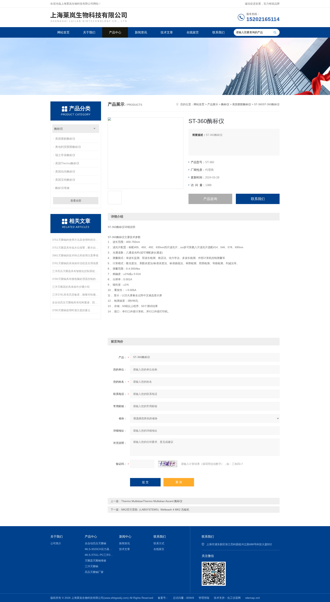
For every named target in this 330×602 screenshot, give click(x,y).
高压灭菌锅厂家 (94, 572)
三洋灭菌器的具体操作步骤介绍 (71, 286)
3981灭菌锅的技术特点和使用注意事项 (75, 255)
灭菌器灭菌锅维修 (95, 560)
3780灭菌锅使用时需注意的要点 (71, 310)
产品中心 (115, 32)
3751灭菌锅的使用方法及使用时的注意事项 (75, 239)
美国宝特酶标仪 (65, 179)
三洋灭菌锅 (91, 566)
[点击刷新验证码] (167, 464)
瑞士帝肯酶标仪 (65, 155)
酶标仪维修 (62, 188)
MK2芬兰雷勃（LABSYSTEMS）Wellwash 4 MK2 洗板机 (155, 509)
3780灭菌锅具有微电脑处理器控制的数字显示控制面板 (75, 278)
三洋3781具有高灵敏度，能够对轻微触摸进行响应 (75, 294)
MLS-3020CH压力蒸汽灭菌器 (99, 549)
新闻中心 (125, 536)
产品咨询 (210, 199)
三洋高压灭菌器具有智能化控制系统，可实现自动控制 (75, 271)
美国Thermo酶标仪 (67, 163)
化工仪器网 (234, 597)
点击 (94, 128)
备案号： (163, 597)
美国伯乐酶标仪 (65, 171)
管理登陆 (204, 597)
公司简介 (55, 543)
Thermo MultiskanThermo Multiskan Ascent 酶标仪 (151, 501)
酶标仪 (58, 128)
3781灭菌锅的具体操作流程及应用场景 (75, 263)
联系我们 (218, 32)
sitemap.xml (252, 597)
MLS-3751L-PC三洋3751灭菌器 (99, 554)
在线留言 (193, 32)
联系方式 (159, 543)
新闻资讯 (141, 32)
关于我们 (89, 32)
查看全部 (75, 200)
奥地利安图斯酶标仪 (68, 146)
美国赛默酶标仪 (65, 138)
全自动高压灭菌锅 (95, 543)
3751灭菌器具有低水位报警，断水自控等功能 (75, 247)
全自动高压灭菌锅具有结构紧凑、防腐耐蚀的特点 (75, 302)
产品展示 (212, 104)
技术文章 (167, 32)
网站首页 (63, 32)
